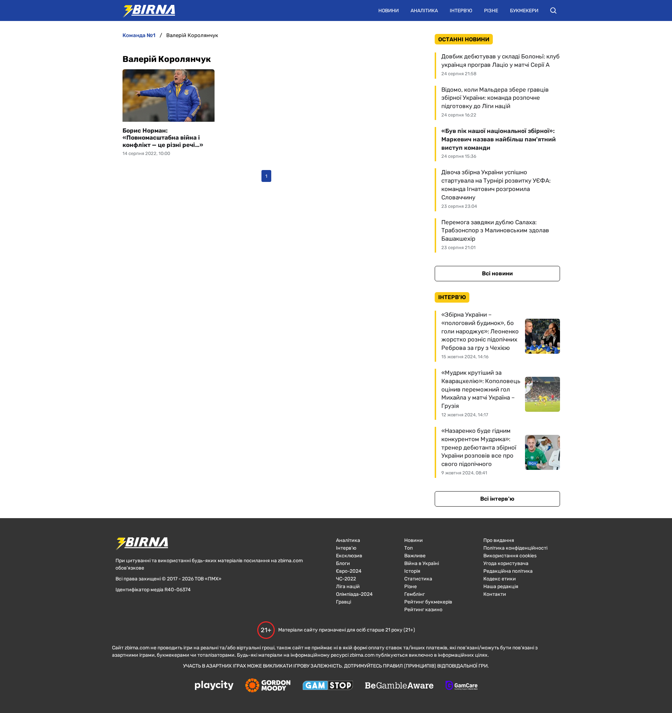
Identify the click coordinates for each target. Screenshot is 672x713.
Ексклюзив (349, 556)
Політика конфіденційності (515, 548)
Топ (408, 548)
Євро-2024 (349, 571)
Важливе (415, 556)
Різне (491, 11)
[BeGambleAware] (399, 686)
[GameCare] (461, 686)
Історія (412, 571)
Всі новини (497, 273)
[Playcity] (214, 685)
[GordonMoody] (267, 686)
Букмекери (524, 11)
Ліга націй (348, 587)
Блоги (343, 563)
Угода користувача (505, 563)
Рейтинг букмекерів (428, 602)
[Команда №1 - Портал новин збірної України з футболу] (145, 10)
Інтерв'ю (461, 11)
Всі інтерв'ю (497, 498)
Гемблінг (414, 594)
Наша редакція (500, 587)
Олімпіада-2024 (354, 594)
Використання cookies (510, 556)
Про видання (498, 540)
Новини (388, 11)
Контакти (494, 594)
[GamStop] (327, 686)
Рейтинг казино (423, 610)
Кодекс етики (499, 579)
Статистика (418, 579)
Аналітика (424, 11)
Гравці (343, 602)
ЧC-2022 (346, 579)
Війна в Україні (421, 563)
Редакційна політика (508, 571)
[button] (553, 10)
